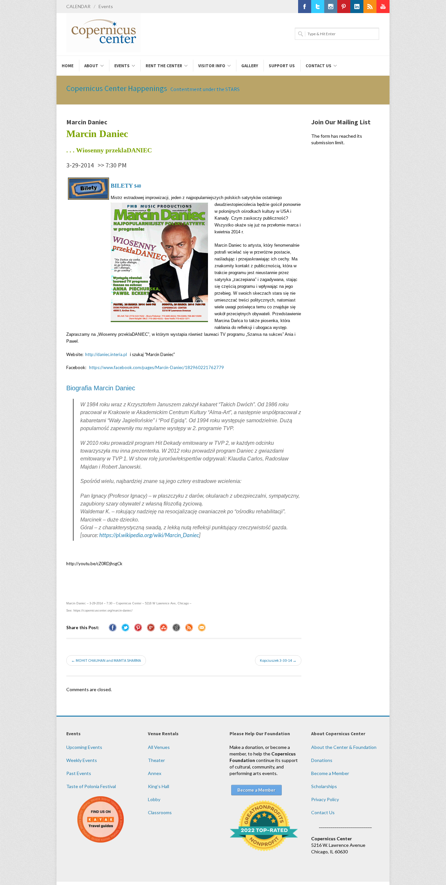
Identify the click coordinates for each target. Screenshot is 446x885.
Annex (154, 773)
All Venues (159, 747)
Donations (321, 760)
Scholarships (324, 786)
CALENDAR (78, 6)
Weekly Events (81, 760)
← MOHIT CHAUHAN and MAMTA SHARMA (106, 660)
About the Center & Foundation (343, 747)
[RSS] (369, 6)
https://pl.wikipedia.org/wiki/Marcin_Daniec (149, 535)
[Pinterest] (343, 6)
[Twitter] (317, 6)
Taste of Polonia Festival (91, 786)
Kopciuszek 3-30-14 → (278, 660)
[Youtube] (383, 6)
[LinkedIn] (356, 6)
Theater (156, 760)
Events (106, 6)
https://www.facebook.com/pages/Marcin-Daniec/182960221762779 (156, 367)
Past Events (78, 773)
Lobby (154, 799)
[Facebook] (304, 6)
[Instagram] (330, 6)
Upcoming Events (84, 747)
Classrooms (160, 812)
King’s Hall (158, 786)
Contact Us (323, 812)
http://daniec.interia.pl (106, 354)
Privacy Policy (325, 799)
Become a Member (330, 773)
